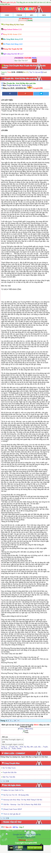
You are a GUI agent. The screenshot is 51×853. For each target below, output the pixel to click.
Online (19, 748)
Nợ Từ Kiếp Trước (9, 768)
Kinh (21, 747)
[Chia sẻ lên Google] (25, 93)
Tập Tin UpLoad (34, 72)
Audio (14, 748)
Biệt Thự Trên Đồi (9, 777)
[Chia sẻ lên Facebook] (9, 93)
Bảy (28, 747)
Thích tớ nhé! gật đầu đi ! (12, 814)
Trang (3, 747)
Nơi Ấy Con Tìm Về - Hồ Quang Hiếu (16, 795)
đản (39, 747)
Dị (9, 748)
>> (18, 721)
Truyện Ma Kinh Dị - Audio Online (19, 85)
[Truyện (11, 747)
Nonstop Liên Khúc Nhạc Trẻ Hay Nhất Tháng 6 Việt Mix (22, 800)
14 (15, 721)
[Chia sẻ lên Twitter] (41, 93)
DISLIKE (29, 729)
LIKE (21, 729)
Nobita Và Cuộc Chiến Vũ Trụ (13, 790)
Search (3, 72)
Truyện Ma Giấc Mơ (10, 772)
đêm (31, 747)
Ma (16, 747)
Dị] (25, 747)
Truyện (45, 747)
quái (35, 747)
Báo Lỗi (25, 72)
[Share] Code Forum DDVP (12, 809)
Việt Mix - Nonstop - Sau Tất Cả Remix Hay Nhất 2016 (22, 804)
